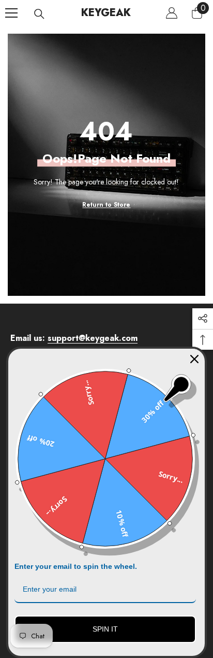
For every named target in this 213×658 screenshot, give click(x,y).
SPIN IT (105, 629)
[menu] (11, 13)
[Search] (39, 14)
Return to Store (106, 204)
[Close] (194, 359)
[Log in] (171, 13)
